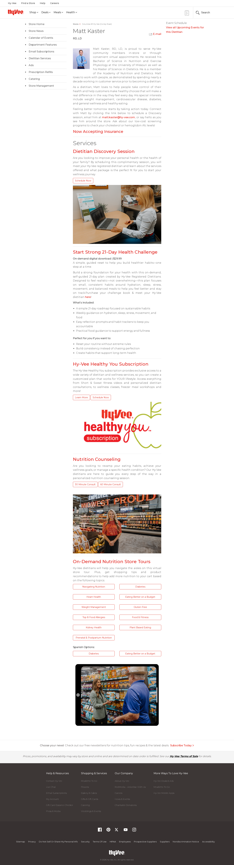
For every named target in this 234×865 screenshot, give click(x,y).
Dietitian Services (40, 58)
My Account (52, 799)
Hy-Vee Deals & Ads (164, 780)
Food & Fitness (140, 617)
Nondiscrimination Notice (186, 841)
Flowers (85, 787)
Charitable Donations (126, 805)
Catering (34, 78)
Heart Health (93, 596)
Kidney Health (94, 627)
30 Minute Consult (85, 484)
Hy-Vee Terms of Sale (184, 756)
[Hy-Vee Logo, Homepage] (16, 12)
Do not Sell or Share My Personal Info (58, 841)
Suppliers (165, 841)
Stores (75, 24)
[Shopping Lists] (187, 12)
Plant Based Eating (140, 627)
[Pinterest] (108, 830)
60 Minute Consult (110, 484)
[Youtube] (126, 830)
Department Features (43, 44)
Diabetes (140, 586)
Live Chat (51, 787)
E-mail (157, 34)
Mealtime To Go (89, 780)
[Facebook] (100, 830)
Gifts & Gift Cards (89, 799)
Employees (125, 841)
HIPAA (113, 841)
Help (42, 3)
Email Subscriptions (41, 51)
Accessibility (208, 841)
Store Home (36, 24)
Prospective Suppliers (145, 841)
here (88, 297)
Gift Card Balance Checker (59, 805)
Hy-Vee (12, 3)
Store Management (41, 85)
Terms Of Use (99, 841)
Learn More (81, 397)
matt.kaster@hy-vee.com (118, 117)
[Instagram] (134, 830)
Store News (36, 30)
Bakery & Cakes (89, 793)
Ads (31, 65)
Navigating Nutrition (93, 586)
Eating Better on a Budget (140, 596)
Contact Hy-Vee (54, 780)
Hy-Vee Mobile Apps (164, 793)
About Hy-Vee (122, 780)
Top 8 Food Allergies (93, 617)
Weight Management (94, 607)
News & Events (122, 799)
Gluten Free (140, 607)
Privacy (32, 841)
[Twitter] (117, 830)
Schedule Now (83, 180)
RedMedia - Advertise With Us (130, 787)
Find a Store (28, 3)
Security (85, 841)
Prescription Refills (41, 72)
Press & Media (53, 811)
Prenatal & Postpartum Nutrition (94, 637)
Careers (54, 3)
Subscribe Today (181, 745)
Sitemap (20, 841)
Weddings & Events (91, 811)
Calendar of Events (41, 37)
